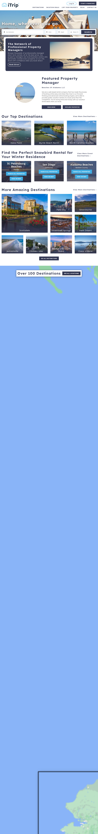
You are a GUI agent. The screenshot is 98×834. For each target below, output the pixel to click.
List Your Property (70, 7)
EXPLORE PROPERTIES (72, 107)
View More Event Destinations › (85, 155)
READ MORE (51, 107)
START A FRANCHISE (88, 3)
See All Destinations (49, 258)
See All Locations (71, 273)
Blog (82, 7)
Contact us (91, 7)
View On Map (16, 179)
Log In (71, 3)
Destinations (38, 7)
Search (88, 32)
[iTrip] (10, 5)
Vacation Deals (52, 7)
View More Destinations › (84, 116)
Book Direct (14, 64)
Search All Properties (16, 173)
